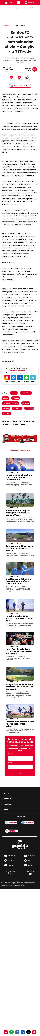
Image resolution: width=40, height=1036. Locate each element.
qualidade (29, 408)
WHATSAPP (9, 8)
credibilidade (26, 393)
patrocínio (17, 408)
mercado (25, 403)
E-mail (10, 762)
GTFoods (15, 398)
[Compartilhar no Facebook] (17, 1032)
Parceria (6, 408)
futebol (5, 398)
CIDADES (30, 8)
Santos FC (6, 413)
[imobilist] (6, 1032)
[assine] (34, 1032)
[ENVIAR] (20, 773)
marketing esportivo (10, 403)
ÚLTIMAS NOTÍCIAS (20, 8)
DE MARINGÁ (7, 26)
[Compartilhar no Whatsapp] (11, 1032)
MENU (10, 3)
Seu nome (11, 754)
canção (14, 393)
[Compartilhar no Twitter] (28, 1032)
